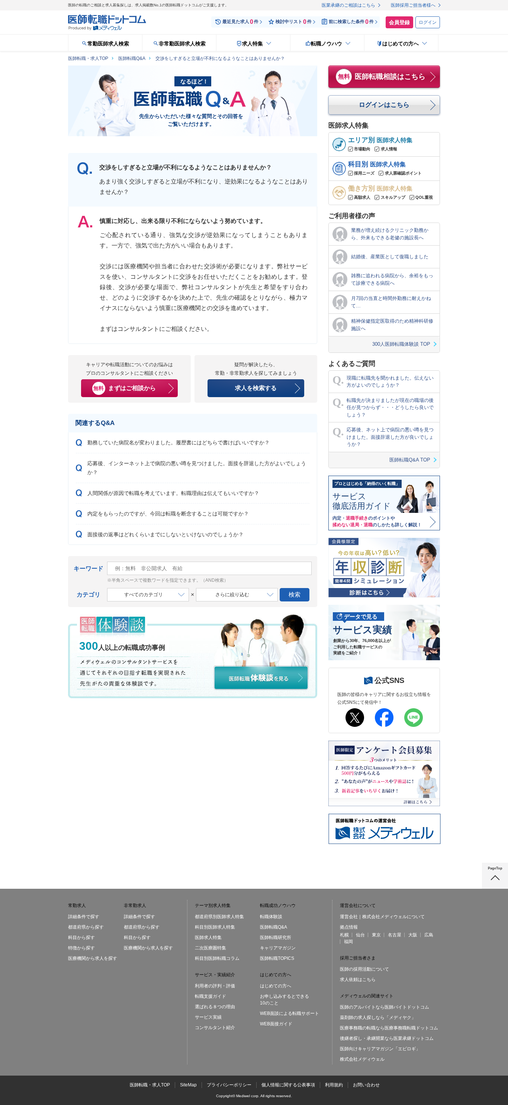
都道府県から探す (86, 927)
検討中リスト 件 (294, 22)
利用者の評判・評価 (215, 986)
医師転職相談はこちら (382, 76)
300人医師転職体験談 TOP (401, 344)
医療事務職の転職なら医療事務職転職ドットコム (389, 1028)
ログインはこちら (384, 104)
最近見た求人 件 (240, 22)
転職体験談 (271, 916)
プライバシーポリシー (229, 1085)
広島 (428, 935)
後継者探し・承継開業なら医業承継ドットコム (387, 1038)
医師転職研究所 (275, 937)
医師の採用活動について (364, 969)
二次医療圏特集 (210, 948)
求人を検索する (256, 388)
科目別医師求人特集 (215, 927)
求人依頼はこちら (358, 979)
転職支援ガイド (210, 996)
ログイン (428, 22)
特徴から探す (81, 948)
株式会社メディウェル (362, 1059)
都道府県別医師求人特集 (219, 916)
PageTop (495, 868)
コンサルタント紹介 (215, 1027)
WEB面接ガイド (276, 1023)
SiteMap (188, 1085)
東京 (376, 935)
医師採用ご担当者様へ (413, 5)
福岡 (348, 941)
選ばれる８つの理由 (215, 1006)
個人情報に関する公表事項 (288, 1085)
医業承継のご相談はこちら (348, 5)
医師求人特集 (208, 937)
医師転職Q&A (273, 927)
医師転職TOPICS (277, 958)
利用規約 (334, 1085)
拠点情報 (349, 927)
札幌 (344, 935)
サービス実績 (208, 1017)
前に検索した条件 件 (351, 22)
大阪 (412, 935)
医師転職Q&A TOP (409, 460)
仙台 (360, 935)
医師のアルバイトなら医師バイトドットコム (384, 1007)
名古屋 (394, 935)
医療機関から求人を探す (92, 958)
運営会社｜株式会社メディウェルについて (382, 916)
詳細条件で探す (83, 916)
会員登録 (399, 22)
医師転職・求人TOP (150, 1085)
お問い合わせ (366, 1085)
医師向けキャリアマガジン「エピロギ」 (380, 1048)
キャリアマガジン (278, 948)
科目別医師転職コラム (217, 958)
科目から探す (81, 937)
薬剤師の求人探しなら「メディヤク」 (378, 1017)
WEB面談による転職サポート (289, 1013)
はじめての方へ (275, 986)
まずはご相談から (124, 388)
